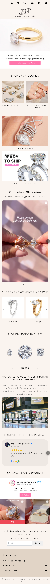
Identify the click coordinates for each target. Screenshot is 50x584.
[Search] (39, 3)
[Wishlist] (25, 3)
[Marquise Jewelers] (25, 11)
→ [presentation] (36, 368)
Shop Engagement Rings (25, 63)
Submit (38, 543)
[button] (2, 241)
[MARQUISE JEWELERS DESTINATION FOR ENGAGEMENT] (25, 412)
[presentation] (3, 92)
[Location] (18, 3)
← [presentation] (13, 368)
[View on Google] (7, 444)
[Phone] (12, 3)
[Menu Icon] (4, 3)
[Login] (46, 3)
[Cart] (32, 3)
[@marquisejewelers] (12, 483)
